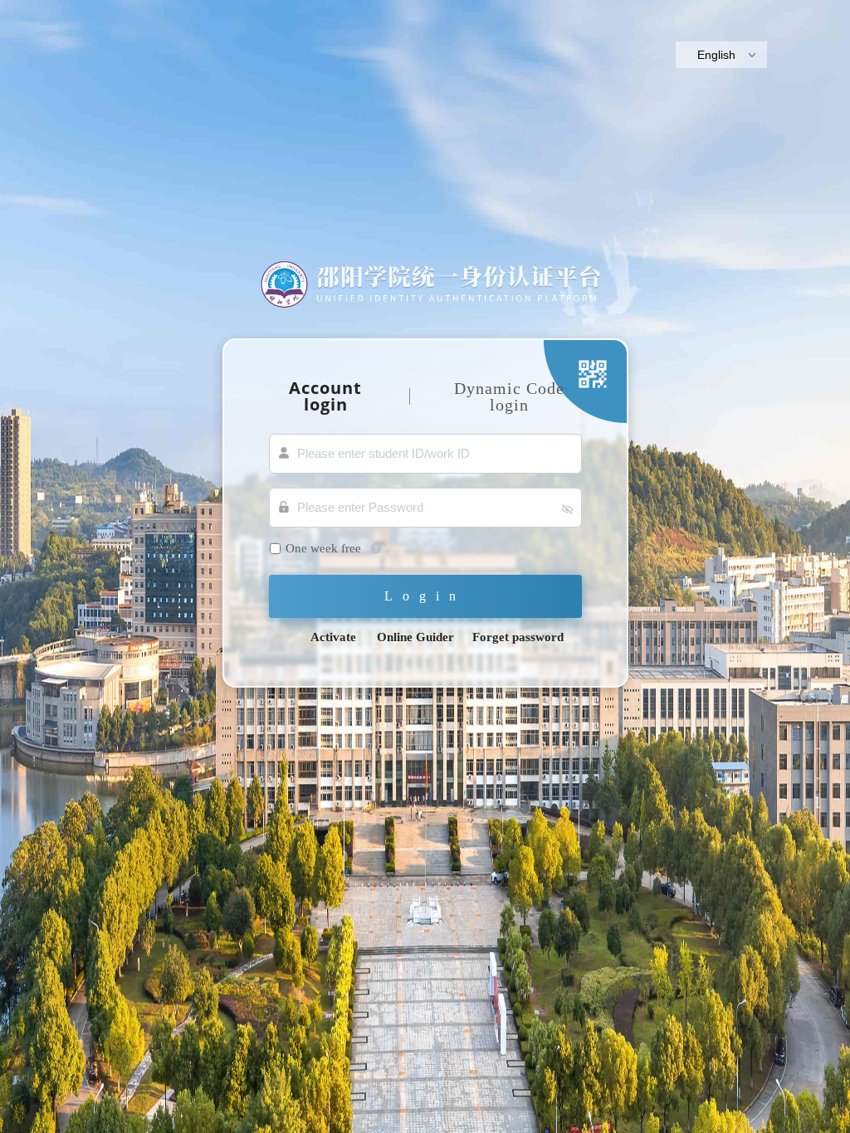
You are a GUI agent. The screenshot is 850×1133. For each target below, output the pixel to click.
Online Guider (415, 637)
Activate (333, 637)
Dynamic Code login (509, 396)
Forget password (518, 637)
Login (425, 596)
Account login (325, 396)
